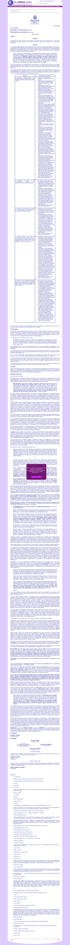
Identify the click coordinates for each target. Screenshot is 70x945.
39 (13, 868)
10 (26, 333)
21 (13, 827)
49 (13, 898)
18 (37, 394)
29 (59, 434)
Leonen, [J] (19, 11)
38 (59, 536)
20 (29, 404)
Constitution (10, 6)
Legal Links (58, 6)
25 (20, 421)
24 (49, 408)
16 (13, 812)
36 (30, 504)
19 (59, 395)
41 (46, 549)
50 (13, 900)
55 (24, 664)
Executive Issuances (20, 6)
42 (13, 878)
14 (13, 807)
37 (20, 536)
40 (21, 549)
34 (25, 494)
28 (13, 842)
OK (36, 476)
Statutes (14, 6)
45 (45, 587)
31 (27, 444)
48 (40, 599)
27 (23, 427)
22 (36, 406)
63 (59, 717)
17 (16, 394)
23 (44, 407)
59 (56, 706)
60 (13, 928)
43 (13, 880)
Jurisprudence (41, 6)
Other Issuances (35, 6)
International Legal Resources (49, 6)
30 (56, 441)
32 (32, 446)
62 (13, 932)
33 (48, 485)
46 (13, 892)
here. (39, 472)
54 (13, 909)
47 (28, 596)
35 (48, 496)
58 (57, 690)
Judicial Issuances (28, 6)
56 (32, 688)
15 (13, 810)
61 (59, 710)
